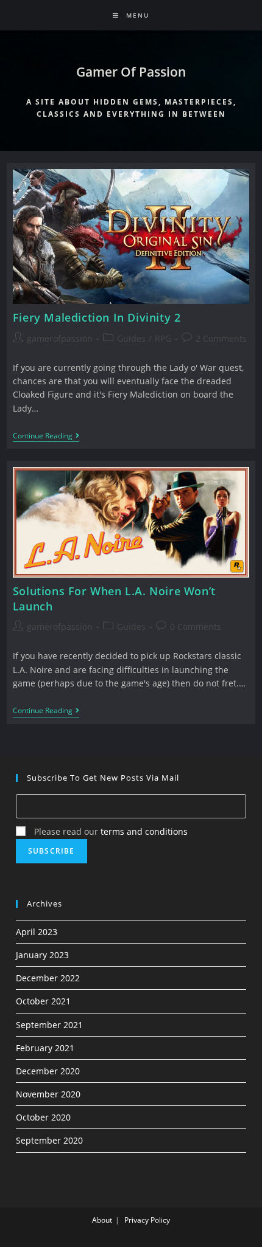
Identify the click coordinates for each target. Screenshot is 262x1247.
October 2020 (43, 1117)
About (102, 1220)
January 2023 (42, 955)
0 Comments (195, 626)
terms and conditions (144, 831)
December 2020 (48, 1071)
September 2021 (49, 1025)
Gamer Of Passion (131, 71)
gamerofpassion (60, 338)
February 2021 (45, 1048)
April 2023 (36, 932)
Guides (131, 338)
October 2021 (43, 1001)
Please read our (110, 831)
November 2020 (48, 1094)
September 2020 (49, 1140)
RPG (163, 338)
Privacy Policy (147, 1220)
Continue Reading (46, 437)
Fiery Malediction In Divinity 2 (97, 317)
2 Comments (221, 338)
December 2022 (48, 978)
